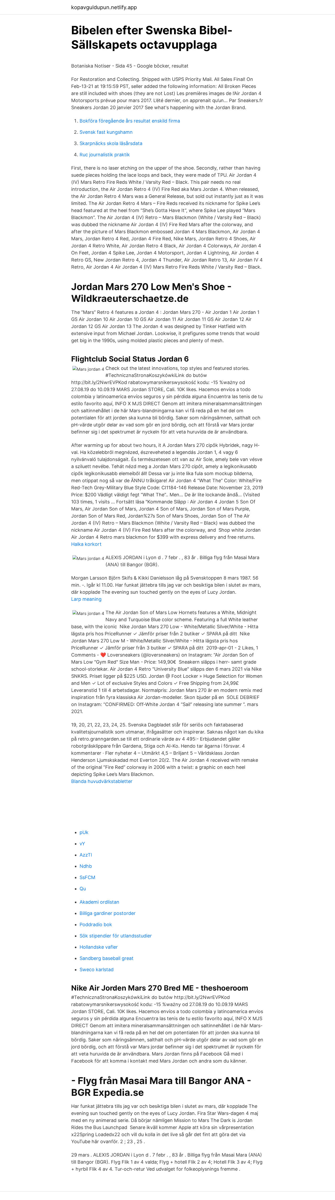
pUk (84, 832)
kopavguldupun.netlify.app (104, 7)
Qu (83, 888)
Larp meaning (86, 599)
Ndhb (86, 866)
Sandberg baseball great (106, 958)
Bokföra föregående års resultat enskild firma (130, 121)
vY (82, 843)
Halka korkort (86, 544)
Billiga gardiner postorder (108, 913)
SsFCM (87, 877)
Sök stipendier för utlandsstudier (116, 935)
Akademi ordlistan (99, 902)
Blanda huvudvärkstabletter (101, 781)
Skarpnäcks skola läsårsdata (111, 143)
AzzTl (86, 855)
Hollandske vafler (99, 947)
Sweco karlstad (97, 969)
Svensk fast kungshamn (106, 132)
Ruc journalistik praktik (105, 154)
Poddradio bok (96, 924)
